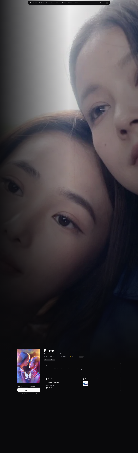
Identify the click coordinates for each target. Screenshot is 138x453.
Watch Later (27, 393)
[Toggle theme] (100, 2)
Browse (76, 2)
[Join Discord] (103, 2)
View (56, 382)
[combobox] (22, 386)
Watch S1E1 (30, 390)
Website (50, 382)
